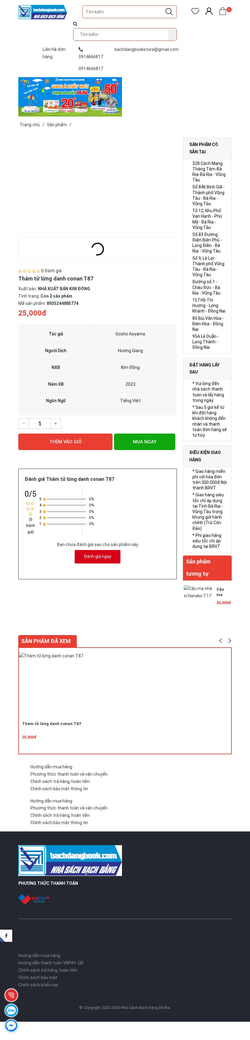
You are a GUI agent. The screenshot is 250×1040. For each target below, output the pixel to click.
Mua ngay (144, 442)
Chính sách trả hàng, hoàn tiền (60, 781)
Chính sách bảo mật (37, 977)
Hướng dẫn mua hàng (51, 766)
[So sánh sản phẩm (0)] (209, 12)
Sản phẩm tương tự (198, 567)
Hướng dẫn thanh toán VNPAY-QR (51, 962)
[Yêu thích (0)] (195, 12)
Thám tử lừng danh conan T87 (51, 723)
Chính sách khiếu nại (38, 984)
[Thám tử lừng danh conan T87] (97, 183)
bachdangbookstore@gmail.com (147, 49)
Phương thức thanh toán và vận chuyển (69, 774)
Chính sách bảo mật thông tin (59, 788)
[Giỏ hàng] (223, 12)
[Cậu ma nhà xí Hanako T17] (198, 599)
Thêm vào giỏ (65, 442)
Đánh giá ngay (97, 556)
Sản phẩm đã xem (46, 641)
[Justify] (169, 12)
